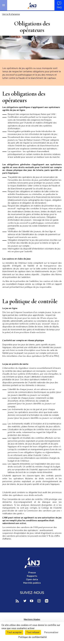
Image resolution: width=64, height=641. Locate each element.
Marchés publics (32, 582)
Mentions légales (32, 619)
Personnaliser (51, 632)
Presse (32, 572)
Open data (32, 579)
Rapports (32, 576)
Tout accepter (14, 632)
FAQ (59, 7)
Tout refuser (32, 632)
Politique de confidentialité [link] (32, 637)
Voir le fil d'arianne (11, 14)
